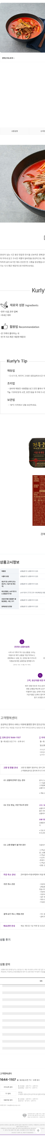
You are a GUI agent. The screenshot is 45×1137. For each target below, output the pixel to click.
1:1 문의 (8, 1094)
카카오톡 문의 (8, 1087)
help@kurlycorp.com (13, 1105)
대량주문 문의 (8, 1100)
